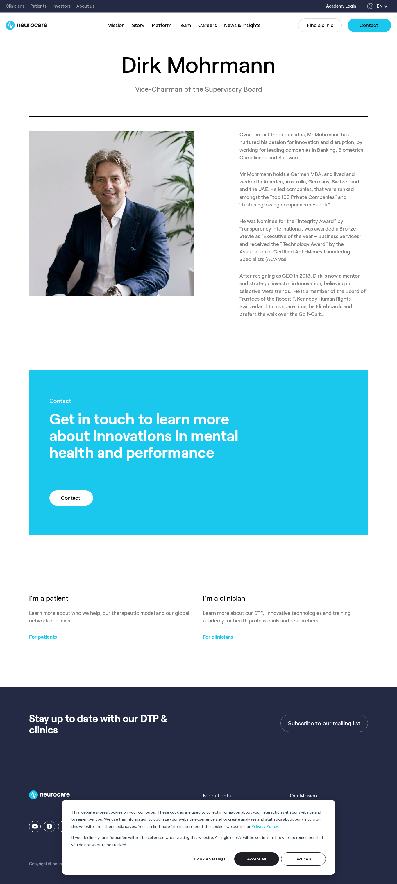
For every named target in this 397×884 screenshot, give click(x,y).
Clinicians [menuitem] (15, 6)
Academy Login (341, 6)
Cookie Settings (210, 858)
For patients (43, 637)
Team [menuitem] (185, 25)
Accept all (256, 858)
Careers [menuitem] (207, 25)
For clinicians (218, 637)
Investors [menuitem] (61, 6)
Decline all (304, 858)
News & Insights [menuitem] (242, 25)
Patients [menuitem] (38, 6)
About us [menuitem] (85, 6)
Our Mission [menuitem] (303, 796)
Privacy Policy (264, 826)
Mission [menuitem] (116, 25)
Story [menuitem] (138, 25)
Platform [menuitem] (161, 25)
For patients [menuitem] (217, 796)
